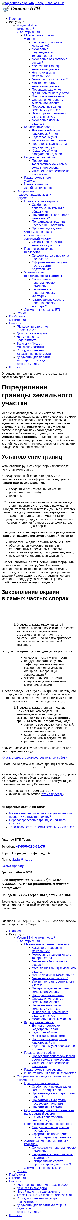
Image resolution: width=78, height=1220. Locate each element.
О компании (17, 319)
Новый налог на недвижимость (28, 338)
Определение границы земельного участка (48, 101)
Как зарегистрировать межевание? (47, 44)
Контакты (15, 367)
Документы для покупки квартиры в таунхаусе (33, 358)
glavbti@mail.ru (22, 859)
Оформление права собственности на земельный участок (38, 235)
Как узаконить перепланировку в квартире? (45, 293)
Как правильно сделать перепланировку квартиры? (48, 303)
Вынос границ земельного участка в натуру (50, 115)
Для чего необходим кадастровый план (46, 132)
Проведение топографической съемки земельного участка (49, 164)
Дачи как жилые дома (32, 333)
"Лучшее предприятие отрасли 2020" (32, 328)
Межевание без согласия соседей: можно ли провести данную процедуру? (40, 815)
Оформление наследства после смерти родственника (50, 266)
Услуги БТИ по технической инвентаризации (28, 29)
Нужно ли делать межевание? (43, 74)
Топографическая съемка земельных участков (41, 826)
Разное (22, 313)
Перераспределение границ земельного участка (51, 91)
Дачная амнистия (29, 363)
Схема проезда (13, 866)
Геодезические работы (40, 157)
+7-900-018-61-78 (30, 846)
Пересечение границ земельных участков (46, 108)
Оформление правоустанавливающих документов (34, 195)
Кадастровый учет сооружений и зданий (47, 152)
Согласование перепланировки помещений (43, 283)
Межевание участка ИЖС (50, 79)
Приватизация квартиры (41, 201)
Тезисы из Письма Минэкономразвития (31, 345)
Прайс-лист (17, 316)
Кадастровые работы (39, 126)
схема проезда (52, 794)
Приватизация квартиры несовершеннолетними (49, 223)
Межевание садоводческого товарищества (43, 52)
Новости (15, 323)
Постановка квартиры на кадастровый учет (49, 145)
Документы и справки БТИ (42, 309)
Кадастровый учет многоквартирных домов (49, 138)
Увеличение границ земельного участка (45, 67)
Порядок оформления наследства (39, 250)
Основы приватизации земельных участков (47, 243)
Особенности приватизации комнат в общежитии (48, 208)
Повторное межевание (48, 96)
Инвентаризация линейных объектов (38, 186)
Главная (15, 18)
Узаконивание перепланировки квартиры (43, 274)
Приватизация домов (47, 228)
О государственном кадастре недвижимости (34, 352)
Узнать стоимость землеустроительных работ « (35, 757)
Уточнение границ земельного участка (45, 84)
